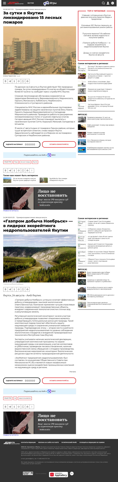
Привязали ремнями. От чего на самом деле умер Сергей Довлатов (99, 118)
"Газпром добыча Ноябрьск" (13, 284)
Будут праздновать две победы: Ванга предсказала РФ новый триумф (98, 274)
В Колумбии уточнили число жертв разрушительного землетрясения (100, 288)
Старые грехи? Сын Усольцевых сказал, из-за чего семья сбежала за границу (101, 223)
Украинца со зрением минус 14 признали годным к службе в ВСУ (99, 280)
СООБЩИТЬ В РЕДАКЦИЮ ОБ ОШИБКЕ (92, 442)
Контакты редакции (28, 442)
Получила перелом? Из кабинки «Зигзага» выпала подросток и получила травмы (96, 36)
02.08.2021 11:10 (8, 9)
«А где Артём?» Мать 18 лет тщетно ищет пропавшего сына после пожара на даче (100, 238)
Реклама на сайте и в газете (48, 442)
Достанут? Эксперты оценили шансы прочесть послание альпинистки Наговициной (101, 68)
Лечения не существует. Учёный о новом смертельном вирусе (100, 90)
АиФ (18, 76)
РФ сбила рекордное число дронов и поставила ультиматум (100, 296)
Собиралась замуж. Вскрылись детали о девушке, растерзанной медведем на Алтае (100, 230)
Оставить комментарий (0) (59, 144)
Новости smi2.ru (11, 211)
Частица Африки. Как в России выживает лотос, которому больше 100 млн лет (100, 106)
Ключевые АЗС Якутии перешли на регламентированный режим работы (96, 26)
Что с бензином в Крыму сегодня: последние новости (99, 141)
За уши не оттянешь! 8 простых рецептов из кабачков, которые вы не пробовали (101, 98)
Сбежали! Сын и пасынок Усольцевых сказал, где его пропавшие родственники (101, 261)
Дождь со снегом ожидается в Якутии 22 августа (96, 54)
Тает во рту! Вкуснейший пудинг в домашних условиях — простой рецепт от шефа (100, 76)
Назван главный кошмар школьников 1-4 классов (96, 133)
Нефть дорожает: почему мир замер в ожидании (100, 125)
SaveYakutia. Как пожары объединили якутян (58, 179)
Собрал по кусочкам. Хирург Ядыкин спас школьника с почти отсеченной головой (101, 253)
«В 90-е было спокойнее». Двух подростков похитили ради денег (100, 82)
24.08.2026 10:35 (9, 217)
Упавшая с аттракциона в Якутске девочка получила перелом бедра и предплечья (96, 17)
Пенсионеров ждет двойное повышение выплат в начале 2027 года (99, 304)
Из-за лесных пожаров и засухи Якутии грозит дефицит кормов (24, 179)
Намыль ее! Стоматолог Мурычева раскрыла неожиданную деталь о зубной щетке (100, 246)
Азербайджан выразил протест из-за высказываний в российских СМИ (100, 148)
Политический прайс (69, 442)
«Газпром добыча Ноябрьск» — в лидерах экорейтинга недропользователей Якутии (96, 45)
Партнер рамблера (40, 473)
